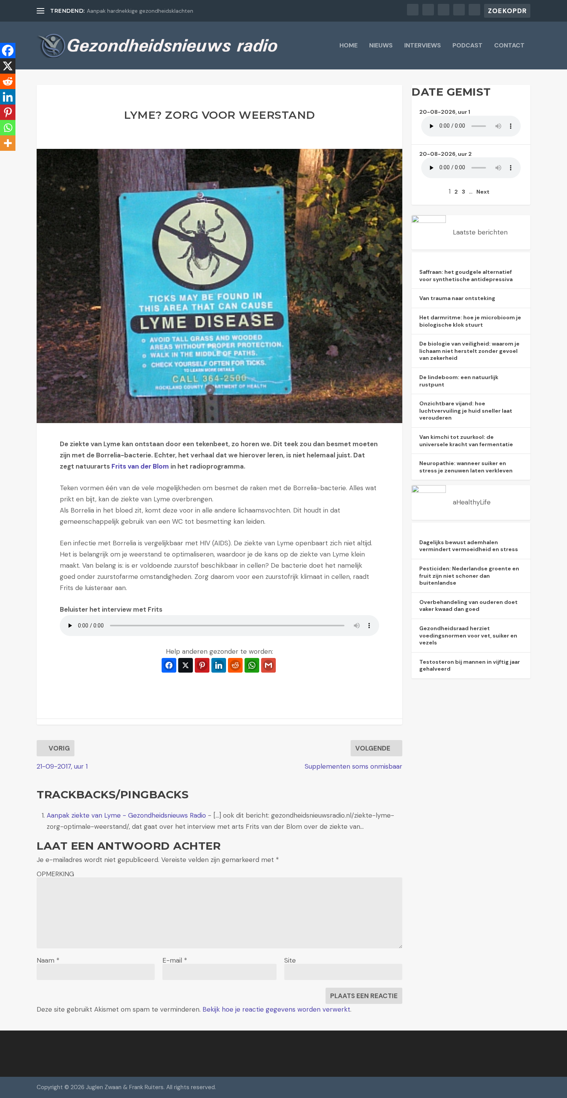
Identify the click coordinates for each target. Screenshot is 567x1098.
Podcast (467, 45)
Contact (509, 45)
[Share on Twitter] (185, 665)
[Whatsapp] (7, 127)
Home (348, 45)
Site (290, 960)
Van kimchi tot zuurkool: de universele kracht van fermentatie (466, 440)
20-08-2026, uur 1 (444, 111)
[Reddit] (7, 81)
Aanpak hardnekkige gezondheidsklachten (140, 10)
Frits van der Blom (140, 466)
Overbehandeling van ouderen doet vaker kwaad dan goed (468, 606)
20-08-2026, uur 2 (445, 153)
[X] (7, 66)
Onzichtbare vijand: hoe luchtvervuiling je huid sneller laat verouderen (465, 410)
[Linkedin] (7, 97)
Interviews (422, 45)
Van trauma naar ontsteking (457, 298)
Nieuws (381, 45)
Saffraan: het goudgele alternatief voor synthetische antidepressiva (466, 275)
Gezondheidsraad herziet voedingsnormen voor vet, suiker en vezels (468, 635)
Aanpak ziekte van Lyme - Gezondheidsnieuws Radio (126, 815)
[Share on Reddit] (235, 665)
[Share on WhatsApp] (252, 665)
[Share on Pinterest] (202, 665)
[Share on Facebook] (169, 665)
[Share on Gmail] (268, 665)
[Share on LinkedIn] (218, 665)
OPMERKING (55, 874)
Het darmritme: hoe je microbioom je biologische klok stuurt (470, 321)
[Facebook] (7, 50)
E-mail (174, 960)
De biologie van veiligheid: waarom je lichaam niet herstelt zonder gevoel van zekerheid (469, 350)
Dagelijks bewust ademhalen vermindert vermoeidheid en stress (468, 546)
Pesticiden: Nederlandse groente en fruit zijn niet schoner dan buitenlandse (469, 575)
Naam (48, 960)
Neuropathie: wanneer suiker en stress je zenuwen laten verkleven (466, 467)
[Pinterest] (7, 112)
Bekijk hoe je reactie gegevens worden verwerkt (276, 1009)
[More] (7, 143)
